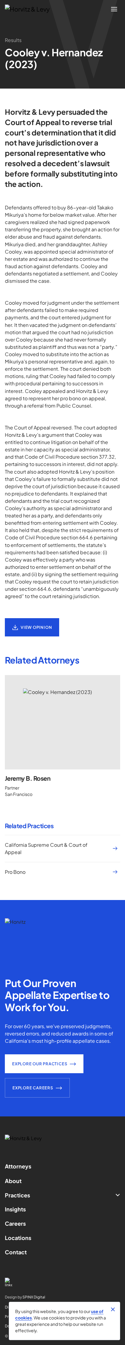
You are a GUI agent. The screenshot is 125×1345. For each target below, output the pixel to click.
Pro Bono (15, 872)
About (13, 1180)
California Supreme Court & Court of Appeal (46, 848)
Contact (16, 1252)
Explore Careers (32, 1087)
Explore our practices (39, 1063)
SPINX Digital (33, 1297)
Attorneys (18, 1166)
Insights (15, 1209)
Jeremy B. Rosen (27, 778)
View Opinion (36, 627)
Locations (18, 1237)
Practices (17, 1195)
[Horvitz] (30, 9)
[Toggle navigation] (114, 9)
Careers (15, 1223)
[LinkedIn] (62, 1282)
